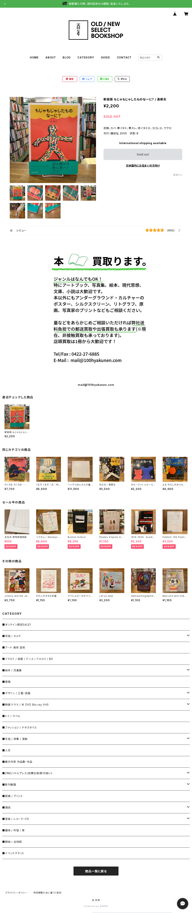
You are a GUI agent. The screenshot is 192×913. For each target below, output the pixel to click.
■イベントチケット (13, 853)
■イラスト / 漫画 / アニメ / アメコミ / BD (27, 658)
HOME (34, 57)
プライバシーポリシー (16, 892)
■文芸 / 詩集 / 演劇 (14, 738)
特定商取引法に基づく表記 (47, 892)
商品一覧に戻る (96, 871)
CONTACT (124, 57)
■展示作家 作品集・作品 (17, 761)
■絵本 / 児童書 (12, 670)
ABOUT (50, 57)
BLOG (67, 57)
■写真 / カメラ (11, 636)
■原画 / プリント (12, 796)
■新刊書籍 (9, 784)
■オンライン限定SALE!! (16, 624)
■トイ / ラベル (11, 716)
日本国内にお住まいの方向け (143, 165)
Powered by (92, 906)
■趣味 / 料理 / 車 (13, 830)
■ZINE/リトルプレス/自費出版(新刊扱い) (27, 773)
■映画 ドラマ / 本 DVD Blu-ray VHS (25, 704)
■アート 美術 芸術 (13, 647)
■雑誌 (6, 807)
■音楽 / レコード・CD (15, 818)
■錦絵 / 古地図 (12, 841)
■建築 (6, 681)
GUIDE (105, 57)
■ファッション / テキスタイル (19, 727)
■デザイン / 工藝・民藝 (16, 693)
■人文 (6, 750)
